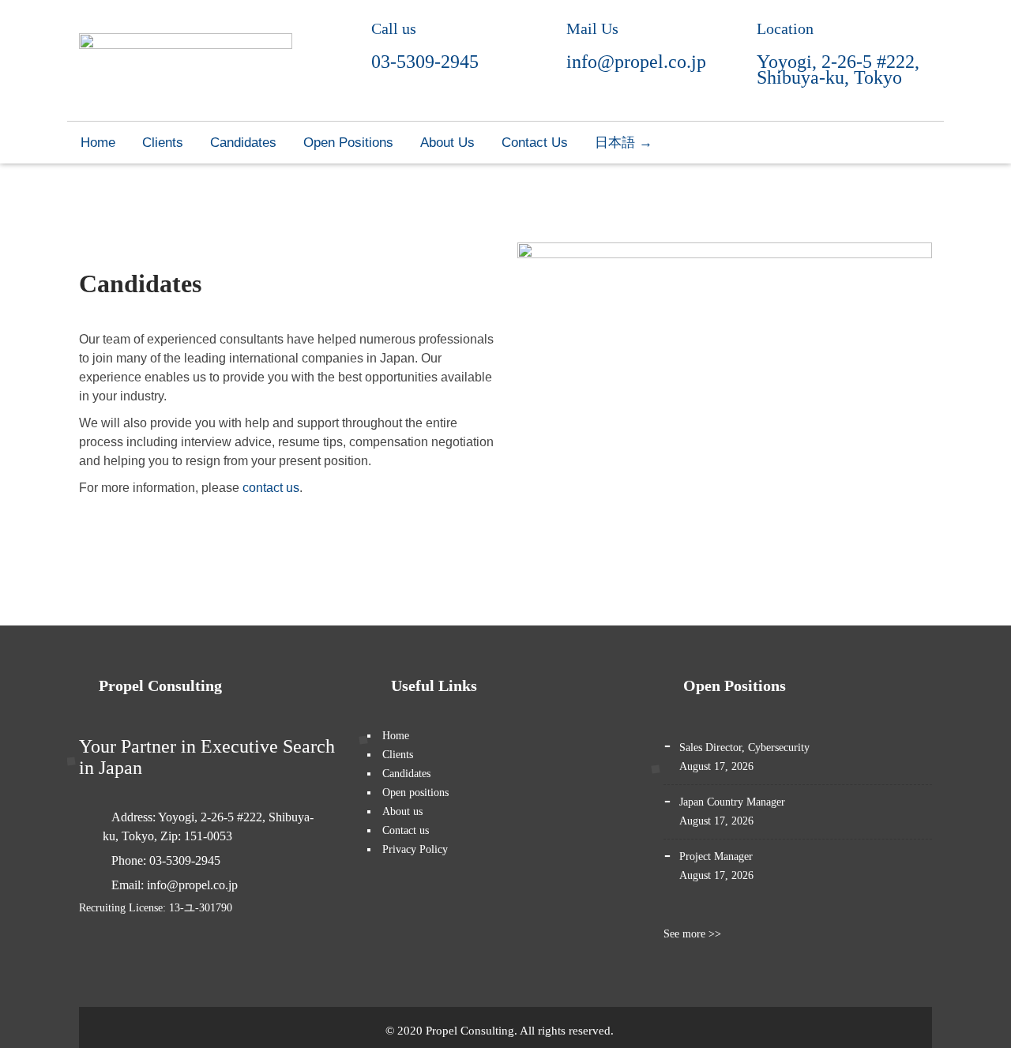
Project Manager (716, 856)
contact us (270, 487)
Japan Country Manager (732, 802)
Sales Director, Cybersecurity (744, 747)
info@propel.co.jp (636, 61)
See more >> (693, 934)
